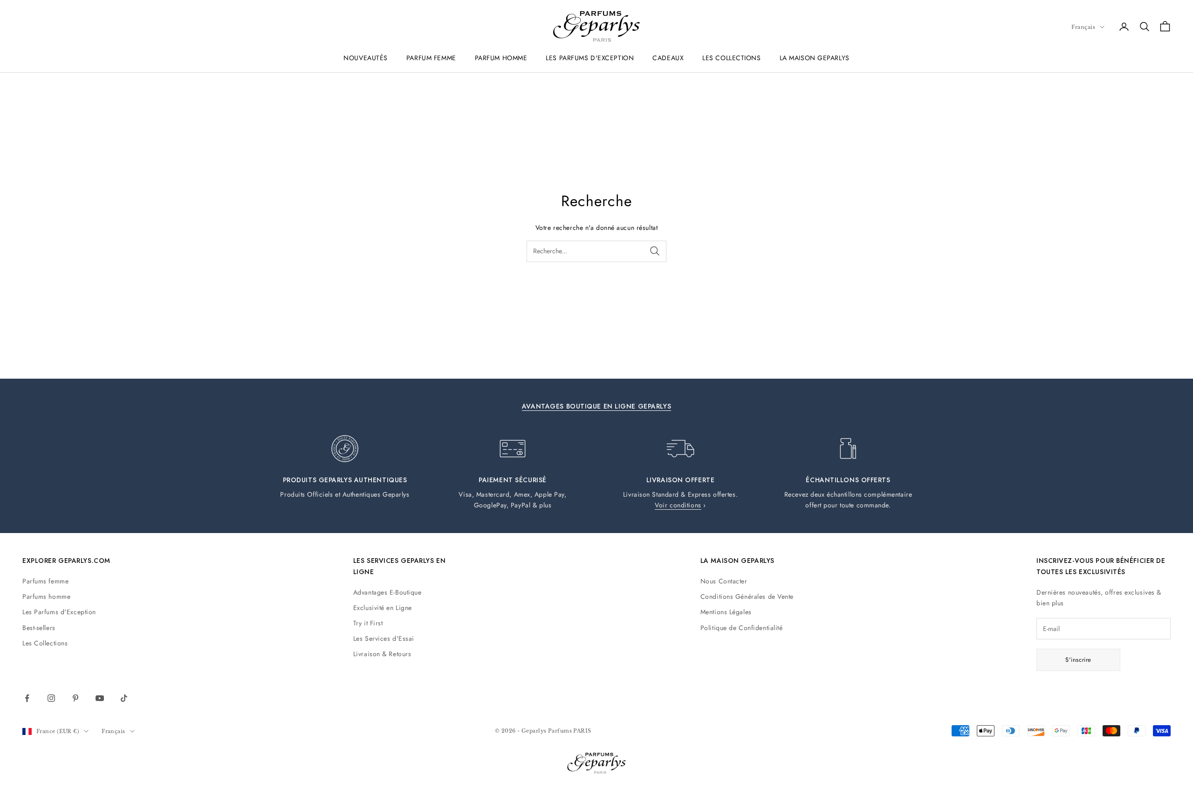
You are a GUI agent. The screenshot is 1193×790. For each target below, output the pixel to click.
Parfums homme (46, 596)
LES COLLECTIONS (731, 57)
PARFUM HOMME (501, 57)
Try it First (368, 623)
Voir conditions (678, 505)
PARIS (582, 731)
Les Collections (45, 643)
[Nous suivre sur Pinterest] (75, 698)
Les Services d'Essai (383, 638)
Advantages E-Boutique (387, 592)
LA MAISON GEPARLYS (815, 57)
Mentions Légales (726, 612)
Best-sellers (38, 627)
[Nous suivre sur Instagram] (51, 698)
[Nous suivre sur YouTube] (99, 698)
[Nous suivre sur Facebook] (27, 698)
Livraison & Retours (382, 653)
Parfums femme (45, 581)
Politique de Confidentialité (741, 627)
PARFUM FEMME (431, 57)
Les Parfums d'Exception (59, 612)
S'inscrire (1078, 659)
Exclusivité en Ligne (382, 607)
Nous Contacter (723, 581)
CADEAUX (668, 57)
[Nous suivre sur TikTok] (124, 698)
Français (1083, 27)
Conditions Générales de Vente (747, 596)
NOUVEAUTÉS (365, 57)
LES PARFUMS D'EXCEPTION (590, 57)
